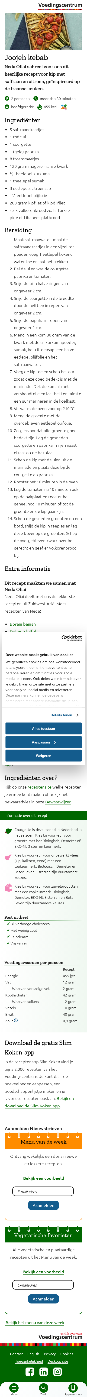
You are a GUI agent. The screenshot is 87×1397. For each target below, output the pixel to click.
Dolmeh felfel (23, 631)
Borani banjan (23, 623)
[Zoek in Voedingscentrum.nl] (43, 1388)
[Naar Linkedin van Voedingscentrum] (43, 1372)
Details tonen (61, 715)
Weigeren (43, 756)
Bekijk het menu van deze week (34, 1322)
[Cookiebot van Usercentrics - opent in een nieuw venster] (62, 638)
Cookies (66, 1353)
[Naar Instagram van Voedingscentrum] (57, 1372)
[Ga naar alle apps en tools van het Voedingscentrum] (73, 1388)
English (33, 1353)
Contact (16, 1353)
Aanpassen (41, 742)
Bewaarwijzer (58, 801)
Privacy (50, 1353)
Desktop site (58, 1361)
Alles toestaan (43, 729)
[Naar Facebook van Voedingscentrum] (30, 1372)
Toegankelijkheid (29, 1361)
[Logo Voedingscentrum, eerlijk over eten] (43, 1335)
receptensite (40, 786)
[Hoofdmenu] (14, 1388)
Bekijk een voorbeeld (43, 1178)
